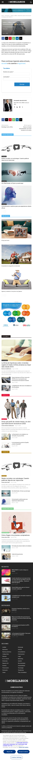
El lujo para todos (5, 240)
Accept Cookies (23, 751)
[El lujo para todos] (16, 229)
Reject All (9, 751)
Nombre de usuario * (8, 71)
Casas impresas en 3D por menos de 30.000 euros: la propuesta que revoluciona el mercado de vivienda (20, 379)
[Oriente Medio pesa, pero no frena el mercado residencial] (6, 590)
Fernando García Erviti (9, 26)
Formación (7, 15)
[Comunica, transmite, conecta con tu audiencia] (6, 611)
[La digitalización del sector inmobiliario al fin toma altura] (6, 388)
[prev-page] (2, 211)
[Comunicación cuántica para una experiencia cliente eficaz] (16, 195)
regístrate (21, 63)
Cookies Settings (16, 757)
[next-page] (5, 211)
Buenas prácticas (7, 508)
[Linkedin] (17, 38)
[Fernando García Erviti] (7, 105)
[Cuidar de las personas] (6, 556)
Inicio (3, 15)
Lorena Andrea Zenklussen (8, 425)
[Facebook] (3, 38)
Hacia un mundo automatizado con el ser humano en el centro (25, 128)
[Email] (20, 38)
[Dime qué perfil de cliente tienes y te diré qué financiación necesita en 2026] (16, 409)
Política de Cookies (23, 747)
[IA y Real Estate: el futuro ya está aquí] (16, 172)
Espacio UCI (5, 395)
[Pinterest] (10, 38)
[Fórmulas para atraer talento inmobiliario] (6, 548)
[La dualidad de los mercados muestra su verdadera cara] (6, 598)
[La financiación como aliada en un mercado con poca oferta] (6, 436)
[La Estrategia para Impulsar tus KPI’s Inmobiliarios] (6, 627)
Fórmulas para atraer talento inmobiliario (21, 546)
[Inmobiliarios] (16, 2)
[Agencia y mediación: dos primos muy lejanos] (16, 279)
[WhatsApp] (13, 38)
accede (4, 63)
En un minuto (6, 336)
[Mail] (19, 106)
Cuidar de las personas (17, 554)
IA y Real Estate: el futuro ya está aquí (12, 183)
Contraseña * (6, 76)
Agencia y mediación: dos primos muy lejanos (12, 291)
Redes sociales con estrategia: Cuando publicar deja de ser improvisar (15, 479)
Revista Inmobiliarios (6, 368)
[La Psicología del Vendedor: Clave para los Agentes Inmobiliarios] (6, 636)
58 (6, 28)
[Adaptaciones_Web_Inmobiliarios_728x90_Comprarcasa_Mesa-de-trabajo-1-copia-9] (16, 10)
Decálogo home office (7, 127)
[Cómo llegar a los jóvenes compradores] (16, 522)
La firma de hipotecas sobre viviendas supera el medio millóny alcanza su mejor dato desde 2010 (16, 365)
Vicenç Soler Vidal (6, 482)
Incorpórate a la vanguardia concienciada (11, 265)
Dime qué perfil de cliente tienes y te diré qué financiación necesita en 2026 (16, 422)
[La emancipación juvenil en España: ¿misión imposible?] (6, 445)
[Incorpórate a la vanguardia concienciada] (16, 254)
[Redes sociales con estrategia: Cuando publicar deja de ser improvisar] (16, 147)
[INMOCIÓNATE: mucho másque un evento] (6, 572)
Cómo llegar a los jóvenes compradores (16, 535)
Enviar (22, 84)
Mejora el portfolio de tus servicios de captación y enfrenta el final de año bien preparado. (21, 618)
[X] (6, 38)
